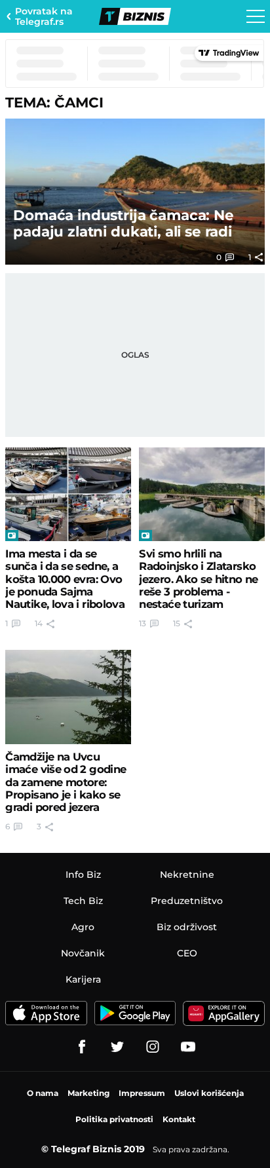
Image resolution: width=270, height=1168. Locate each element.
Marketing (88, 1093)
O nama (42, 1093)
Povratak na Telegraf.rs (44, 16)
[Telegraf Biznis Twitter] (117, 1047)
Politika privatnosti (114, 1119)
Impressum (142, 1093)
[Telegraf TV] (188, 1047)
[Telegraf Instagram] (153, 1047)
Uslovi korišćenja (209, 1093)
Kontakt (179, 1119)
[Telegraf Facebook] (82, 1047)
